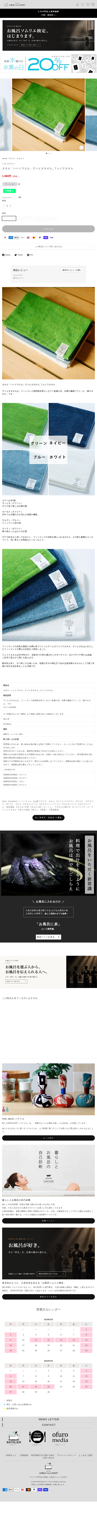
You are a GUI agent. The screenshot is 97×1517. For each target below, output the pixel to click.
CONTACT (49, 1425)
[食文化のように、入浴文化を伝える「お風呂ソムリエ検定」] (48, 1254)
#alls (4, 801)
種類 (4, 213)
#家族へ (44, 810)
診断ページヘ (48, 1221)
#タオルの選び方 (63, 807)
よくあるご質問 (85, 1455)
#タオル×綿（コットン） (42, 807)
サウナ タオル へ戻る (50, 818)
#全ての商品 (24, 810)
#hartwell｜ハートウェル (19, 801)
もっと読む (48, 1138)
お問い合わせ (48, 1458)
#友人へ (35, 810)
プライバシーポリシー (66, 1455)
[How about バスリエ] (48, 1089)
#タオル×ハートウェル (49, 804)
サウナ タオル (15, 158)
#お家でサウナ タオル (44, 801)
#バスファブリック (81, 807)
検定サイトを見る (48, 1297)
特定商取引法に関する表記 (42, 1455)
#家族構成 (54, 810)
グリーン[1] (9, 218)
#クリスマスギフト (65, 801)
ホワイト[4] (51, 218)
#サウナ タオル (13, 804)
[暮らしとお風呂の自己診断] (48, 1171)
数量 (4, 201)
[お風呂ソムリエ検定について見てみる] (48, 972)
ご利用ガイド (10, 1455)
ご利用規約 (24, 1455)
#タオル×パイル (69, 804)
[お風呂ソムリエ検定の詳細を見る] (48, 35)
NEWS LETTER (49, 1419)
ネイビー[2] (24, 218)
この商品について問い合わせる (48, 247)
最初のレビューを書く (72, 270)
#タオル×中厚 (22, 807)
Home (4, 158)
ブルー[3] (37, 218)
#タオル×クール (30, 804)
